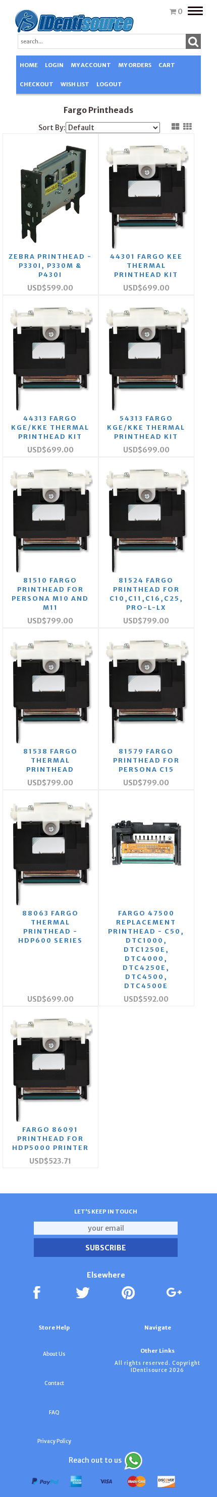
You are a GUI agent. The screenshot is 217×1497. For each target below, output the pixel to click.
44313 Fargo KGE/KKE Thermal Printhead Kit (50, 427)
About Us (54, 1354)
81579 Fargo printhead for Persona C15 (146, 760)
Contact (54, 1383)
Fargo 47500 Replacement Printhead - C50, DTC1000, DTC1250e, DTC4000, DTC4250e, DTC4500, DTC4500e (146, 949)
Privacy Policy (54, 1441)
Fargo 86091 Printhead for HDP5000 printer (50, 1138)
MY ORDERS (134, 65)
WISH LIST (75, 84)
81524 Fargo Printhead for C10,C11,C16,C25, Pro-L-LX (146, 594)
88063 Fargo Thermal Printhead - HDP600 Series (50, 926)
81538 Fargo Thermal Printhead (50, 760)
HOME (29, 65)
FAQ (54, 1412)
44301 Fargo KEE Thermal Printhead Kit (146, 265)
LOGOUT (109, 84)
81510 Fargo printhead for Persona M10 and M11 (50, 594)
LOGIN (54, 65)
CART (166, 65)
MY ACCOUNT (91, 65)
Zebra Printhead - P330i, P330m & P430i (50, 265)
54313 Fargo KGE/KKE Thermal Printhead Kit (146, 427)
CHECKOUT (36, 84)
